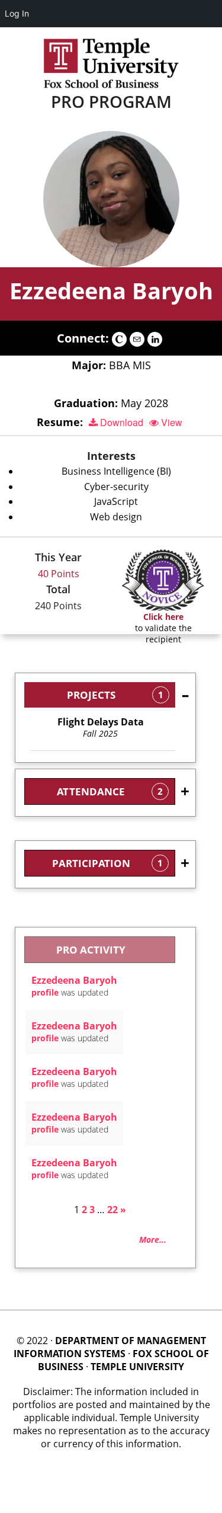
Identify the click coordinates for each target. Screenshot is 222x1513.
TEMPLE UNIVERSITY (137, 1366)
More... (152, 1239)
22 (112, 1209)
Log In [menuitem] (17, 13)
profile (45, 992)
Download (120, 422)
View (170, 422)
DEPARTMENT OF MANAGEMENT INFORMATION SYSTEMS (110, 1347)
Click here (163, 616)
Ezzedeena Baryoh (111, 290)
